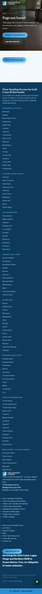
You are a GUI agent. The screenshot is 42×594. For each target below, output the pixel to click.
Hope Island (6, 184)
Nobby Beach (7, 285)
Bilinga (4, 385)
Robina (4, 333)
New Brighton (7, 459)
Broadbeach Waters (9, 264)
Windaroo (5, 142)
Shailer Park (6, 125)
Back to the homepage (14, 60)
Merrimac (5, 343)
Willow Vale (6, 165)
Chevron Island (7, 295)
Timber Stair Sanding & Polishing (15, 504)
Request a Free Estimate (15, 35)
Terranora (5, 414)
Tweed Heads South (9, 404)
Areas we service (12, 73)
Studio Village (7, 207)
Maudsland (6, 197)
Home (4, 13)
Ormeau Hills (6, 155)
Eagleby (5, 115)
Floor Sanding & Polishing (12, 498)
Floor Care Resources (11, 536)
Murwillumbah (7, 444)
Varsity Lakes (7, 337)
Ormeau (5, 152)
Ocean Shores (7, 456)
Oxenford (5, 190)
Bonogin (5, 323)
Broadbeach (6, 261)
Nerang (4, 303)
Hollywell (5, 222)
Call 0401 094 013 (12, 42)
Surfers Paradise (8, 258)
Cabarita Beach (7, 431)
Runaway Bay (7, 216)
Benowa (5, 271)
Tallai (4, 320)
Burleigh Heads (7, 359)
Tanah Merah (6, 135)
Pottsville (5, 441)
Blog (4, 533)
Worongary (6, 313)
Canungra (5, 350)
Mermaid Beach (7, 278)
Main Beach (6, 249)
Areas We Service (9, 538)
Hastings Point (7, 438)
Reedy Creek (7, 340)
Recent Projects (8, 531)
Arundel (5, 236)
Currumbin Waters (8, 375)
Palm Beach (6, 365)
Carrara (4, 310)
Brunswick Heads (8, 453)
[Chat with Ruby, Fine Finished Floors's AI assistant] (37, 581)
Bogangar (5, 434)
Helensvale (6, 200)
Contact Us (6, 541)
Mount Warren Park (8, 118)
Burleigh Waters (7, 362)
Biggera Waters (7, 219)
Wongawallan (7, 168)
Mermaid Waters (8, 281)
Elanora (4, 369)
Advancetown (7, 330)
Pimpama (5, 158)
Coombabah (6, 229)
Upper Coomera (8, 180)
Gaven (4, 204)
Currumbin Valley (8, 379)
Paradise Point (7, 226)
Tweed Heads (7, 401)
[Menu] (38, 3)
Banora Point (6, 411)
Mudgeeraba (6, 317)
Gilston (4, 327)
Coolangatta (6, 389)
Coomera (5, 177)
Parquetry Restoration (11, 512)
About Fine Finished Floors (12, 525)
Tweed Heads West (9, 407)
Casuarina (5, 427)
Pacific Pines (6, 194)
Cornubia (5, 128)
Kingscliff (5, 424)
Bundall (4, 268)
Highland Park (7, 306)
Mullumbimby (7, 470)
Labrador (5, 232)
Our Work (6, 528)
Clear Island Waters (9, 291)
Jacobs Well (6, 162)
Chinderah (5, 421)
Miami (4, 288)
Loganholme (6, 121)
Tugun (4, 382)
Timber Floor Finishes (10, 514)
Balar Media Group (16, 581)
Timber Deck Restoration (12, 506)
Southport (5, 246)
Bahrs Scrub (6, 138)
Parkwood (5, 239)
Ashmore (5, 275)
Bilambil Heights (7, 417)
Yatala (4, 148)
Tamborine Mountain (9, 347)
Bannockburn (6, 145)
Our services (10, 66)
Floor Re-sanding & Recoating (13, 501)
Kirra (4, 392)
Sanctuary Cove (7, 187)
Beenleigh (5, 111)
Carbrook (5, 131)
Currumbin (5, 372)
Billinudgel (5, 466)
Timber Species (8, 517)
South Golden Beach (9, 463)
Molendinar (6, 242)
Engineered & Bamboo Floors (13, 509)
